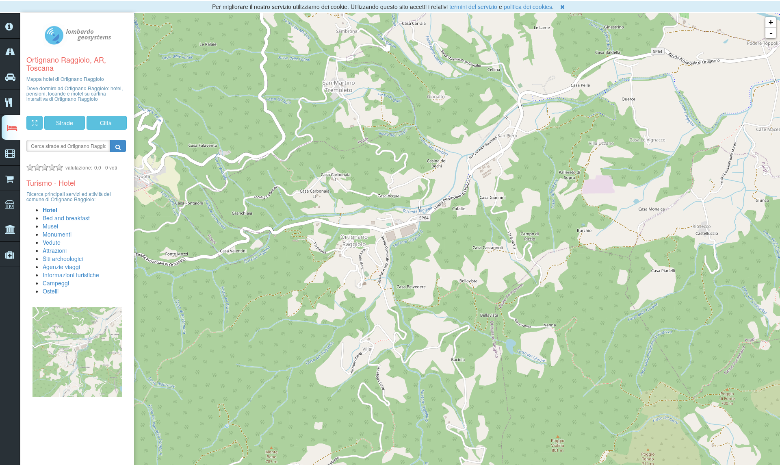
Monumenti (57, 234)
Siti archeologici (63, 258)
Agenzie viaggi (61, 267)
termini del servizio (473, 6)
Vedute (52, 242)
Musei (50, 226)
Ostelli (50, 291)
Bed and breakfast (66, 218)
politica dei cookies (528, 6)
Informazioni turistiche (71, 275)
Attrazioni (55, 250)
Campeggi (56, 283)
